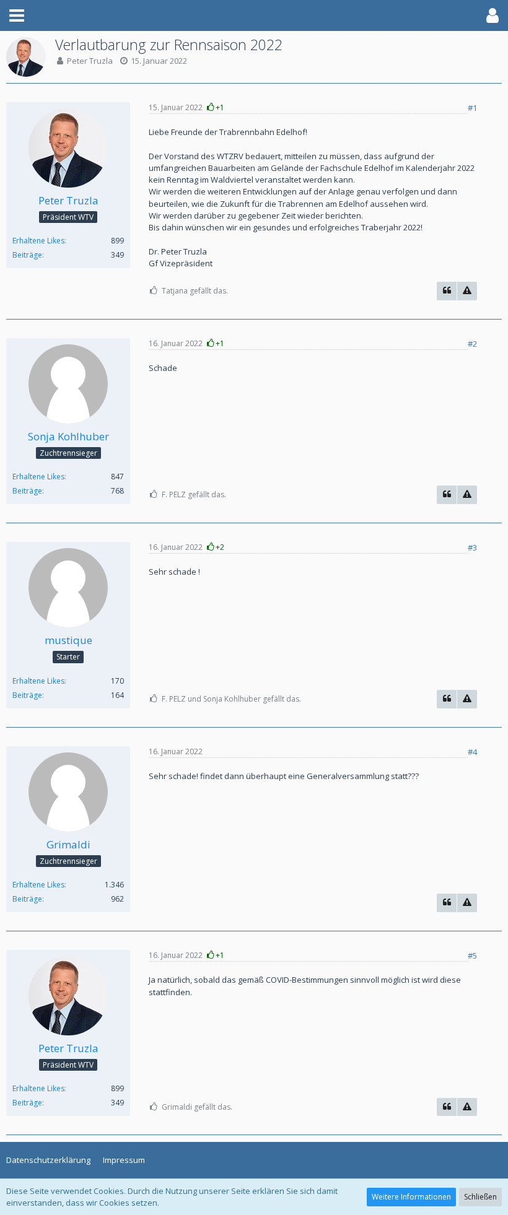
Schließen (480, 1196)
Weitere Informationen (411, 1196)
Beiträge (27, 255)
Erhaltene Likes (38, 240)
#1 (472, 107)
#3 (472, 547)
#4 (472, 751)
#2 (472, 343)
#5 (472, 955)
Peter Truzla (90, 60)
